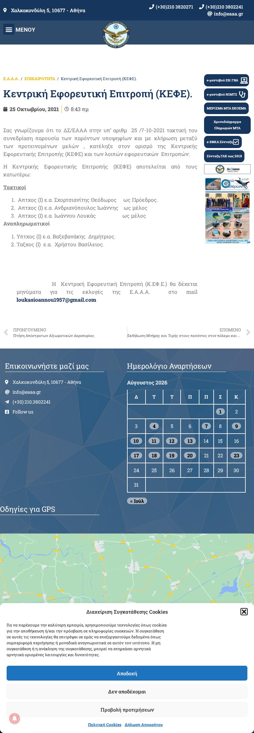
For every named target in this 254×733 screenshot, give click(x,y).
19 (171, 455)
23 (236, 455)
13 (190, 441)
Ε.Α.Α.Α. (11, 78)
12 (171, 441)
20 (190, 455)
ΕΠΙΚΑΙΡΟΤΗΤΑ (39, 78)
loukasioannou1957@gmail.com (56, 299)
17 (136, 455)
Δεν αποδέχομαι (127, 691)
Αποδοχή (127, 673)
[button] (244, 611)
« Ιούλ (137, 501)
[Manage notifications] (14, 718)
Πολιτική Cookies (104, 724)
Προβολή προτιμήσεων (127, 709)
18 (154, 455)
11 (154, 441)
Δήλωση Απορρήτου (144, 724)
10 (136, 441)
